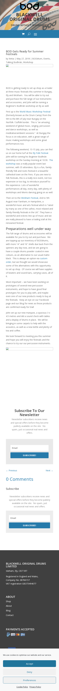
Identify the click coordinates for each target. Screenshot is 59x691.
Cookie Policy (22, 687)
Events (46, 58)
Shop (8, 601)
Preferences (29, 680)
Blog (8, 610)
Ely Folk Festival (40, 153)
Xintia (11, 58)
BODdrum (37, 58)
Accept (29, 663)
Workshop (28, 62)
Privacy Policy (35, 687)
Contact (10, 615)
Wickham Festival (29, 197)
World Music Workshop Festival (35, 111)
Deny (29, 671)
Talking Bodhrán (14, 62)
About (9, 605)
